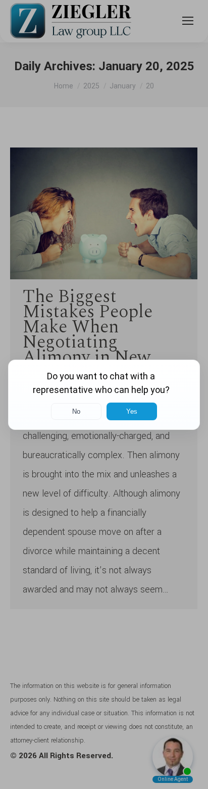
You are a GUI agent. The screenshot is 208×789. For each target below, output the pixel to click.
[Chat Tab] (104, 394)
